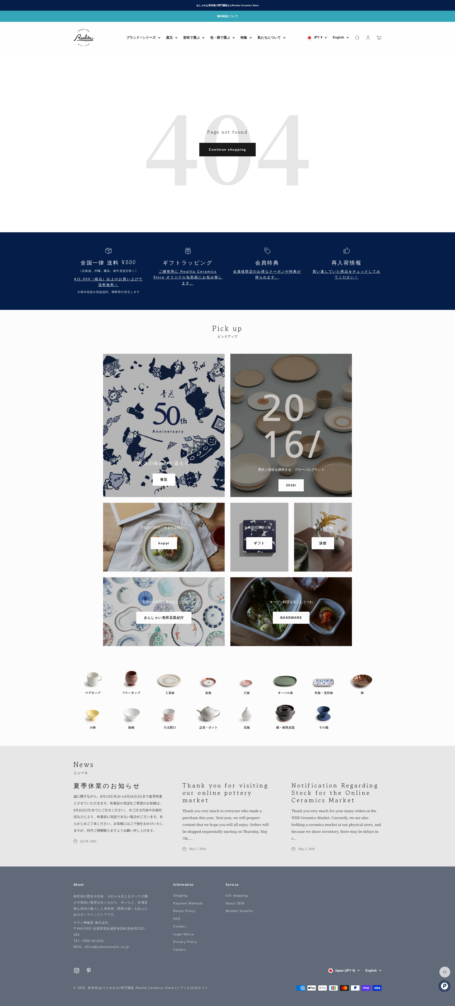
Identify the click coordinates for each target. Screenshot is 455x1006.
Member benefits (239, 911)
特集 (244, 37)
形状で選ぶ (191, 37)
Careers (179, 949)
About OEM (235, 903)
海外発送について (227, 16)
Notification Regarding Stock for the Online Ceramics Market (334, 792)
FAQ (176, 919)
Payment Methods (188, 903)
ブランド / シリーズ (141, 37)
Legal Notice (183, 934)
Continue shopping (227, 149)
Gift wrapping (237, 895)
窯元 (169, 37)
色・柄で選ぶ (220, 37)
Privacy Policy (185, 942)
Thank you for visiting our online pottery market (225, 792)
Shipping (180, 895)
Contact (179, 926)
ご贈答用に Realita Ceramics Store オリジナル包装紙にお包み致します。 (188, 277)
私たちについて (269, 37)
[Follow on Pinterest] (89, 970)
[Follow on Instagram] (76, 970)
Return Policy (184, 911)
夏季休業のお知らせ (107, 785)
